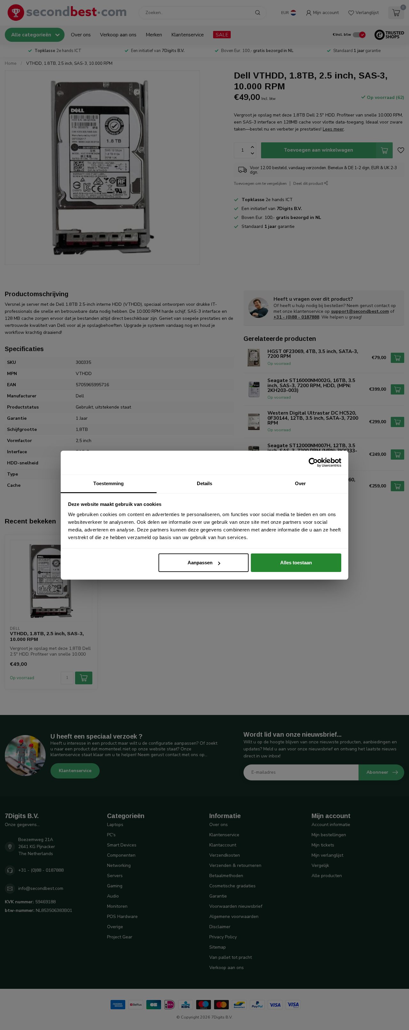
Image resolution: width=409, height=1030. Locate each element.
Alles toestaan (296, 562)
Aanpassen (200, 562)
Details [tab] (204, 483)
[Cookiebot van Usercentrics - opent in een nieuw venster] (313, 462)
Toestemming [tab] (108, 483)
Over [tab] (300, 483)
